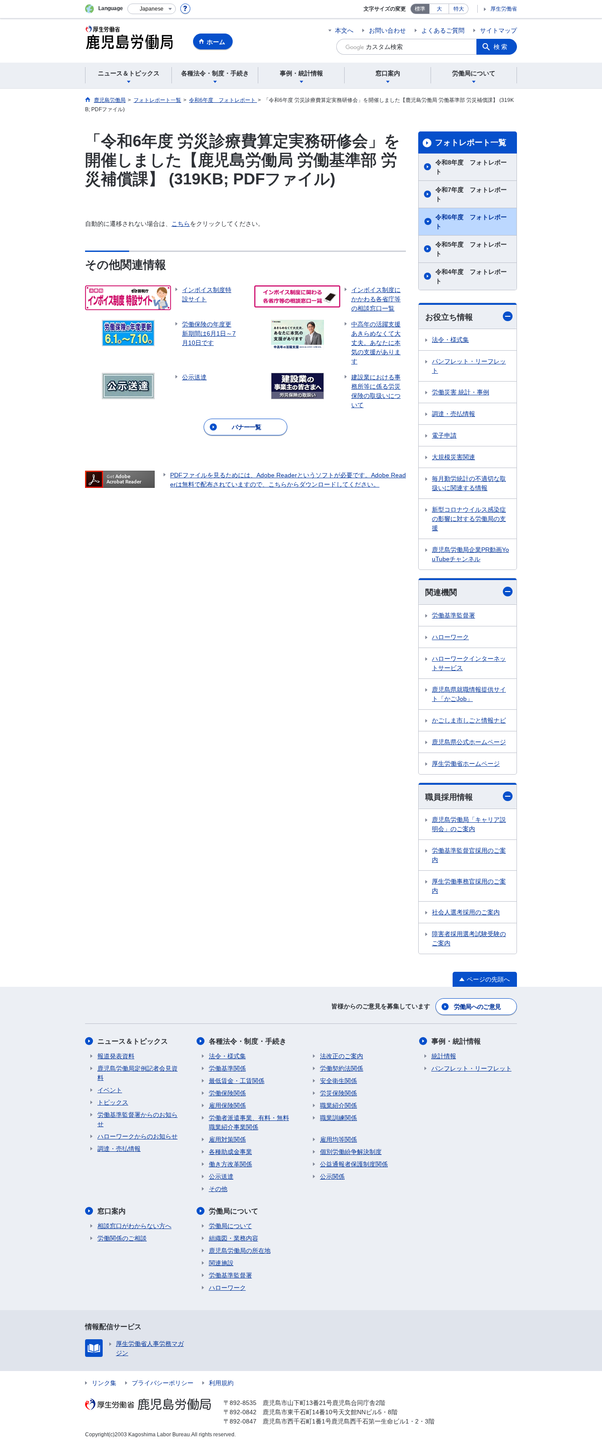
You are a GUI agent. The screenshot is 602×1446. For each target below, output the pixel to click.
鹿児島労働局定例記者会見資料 (137, 1073)
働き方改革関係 (230, 1164)
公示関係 (332, 1176)
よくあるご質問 (443, 30)
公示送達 (221, 1176)
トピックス (112, 1102)
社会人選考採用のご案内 (466, 912)
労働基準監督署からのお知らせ (137, 1119)
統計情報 (443, 1056)
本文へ (344, 30)
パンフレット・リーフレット (469, 366)
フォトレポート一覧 (470, 142)
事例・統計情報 (456, 1041)
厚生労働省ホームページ (466, 763)
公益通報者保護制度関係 (354, 1164)
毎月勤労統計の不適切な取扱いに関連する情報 (469, 483)
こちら (180, 223)
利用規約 (221, 1382)
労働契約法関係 (341, 1068)
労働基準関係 (227, 1068)
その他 (218, 1188)
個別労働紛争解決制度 (351, 1151)
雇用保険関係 (227, 1105)
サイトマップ (498, 30)
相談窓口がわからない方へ (134, 1225)
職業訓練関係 (338, 1117)
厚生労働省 (504, 9)
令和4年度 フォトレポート (471, 276)
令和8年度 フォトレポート (471, 167)
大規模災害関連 (453, 457)
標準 (420, 9)
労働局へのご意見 (477, 1006)
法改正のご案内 (341, 1056)
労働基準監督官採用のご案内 (469, 855)
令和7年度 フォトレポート (471, 194)
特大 (458, 9)
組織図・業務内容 (233, 1238)
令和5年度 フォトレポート (471, 249)
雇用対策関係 (227, 1139)
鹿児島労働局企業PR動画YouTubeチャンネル (470, 554)
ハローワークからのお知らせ (137, 1136)
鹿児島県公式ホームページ (469, 741)
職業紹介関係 (338, 1105)
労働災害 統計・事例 (460, 392)
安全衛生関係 (338, 1080)
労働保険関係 (227, 1093)
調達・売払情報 (453, 413)
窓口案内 (111, 1211)
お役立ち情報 (449, 317)
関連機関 (441, 592)
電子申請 (444, 435)
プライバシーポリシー (162, 1382)
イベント (109, 1090)
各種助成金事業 (230, 1151)
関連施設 (221, 1262)
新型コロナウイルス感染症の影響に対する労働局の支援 (469, 519)
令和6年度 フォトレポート (471, 222)
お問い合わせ (387, 30)
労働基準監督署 (453, 615)
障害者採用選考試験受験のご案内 (469, 938)
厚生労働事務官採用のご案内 (469, 886)
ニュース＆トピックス (132, 1041)
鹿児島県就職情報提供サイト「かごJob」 (469, 694)
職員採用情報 (449, 797)
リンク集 (104, 1382)
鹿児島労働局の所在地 (240, 1250)
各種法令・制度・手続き (247, 1041)
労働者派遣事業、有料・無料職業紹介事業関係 (249, 1122)
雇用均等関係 (338, 1139)
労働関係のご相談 (122, 1238)
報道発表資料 (115, 1056)
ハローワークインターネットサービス (469, 663)
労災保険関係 (338, 1093)
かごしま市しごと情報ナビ (469, 720)
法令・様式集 (450, 339)
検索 (501, 46)
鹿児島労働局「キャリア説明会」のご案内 (469, 824)
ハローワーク (450, 637)
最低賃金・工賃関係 (236, 1080)
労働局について (233, 1211)
